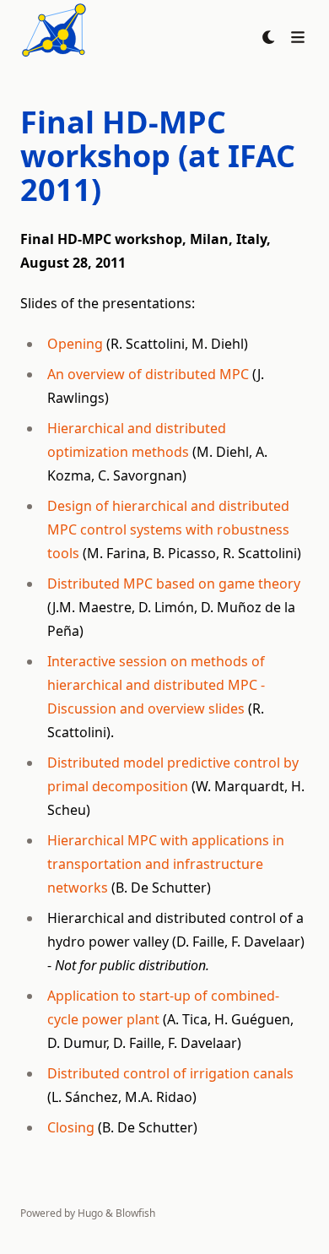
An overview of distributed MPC (148, 374)
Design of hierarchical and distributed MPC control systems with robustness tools (168, 529)
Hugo (90, 1213)
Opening (75, 343)
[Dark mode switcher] (269, 37)
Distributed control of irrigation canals (170, 1073)
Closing (70, 1127)
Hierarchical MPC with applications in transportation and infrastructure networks (165, 864)
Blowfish (135, 1213)
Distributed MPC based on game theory (173, 583)
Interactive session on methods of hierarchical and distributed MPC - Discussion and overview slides (156, 685)
